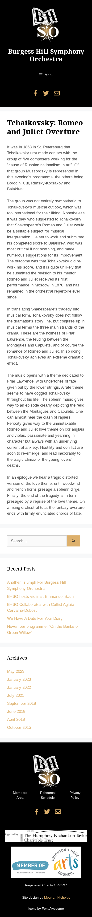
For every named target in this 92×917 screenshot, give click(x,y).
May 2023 (15, 671)
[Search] (73, 541)
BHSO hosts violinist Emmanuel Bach (40, 596)
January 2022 (19, 687)
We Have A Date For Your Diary (35, 618)
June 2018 (16, 711)
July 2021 (15, 695)
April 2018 (16, 719)
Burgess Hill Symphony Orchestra (46, 55)
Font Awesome (53, 908)
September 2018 (21, 703)
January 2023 (19, 679)
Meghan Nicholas (57, 897)
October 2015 (19, 727)
